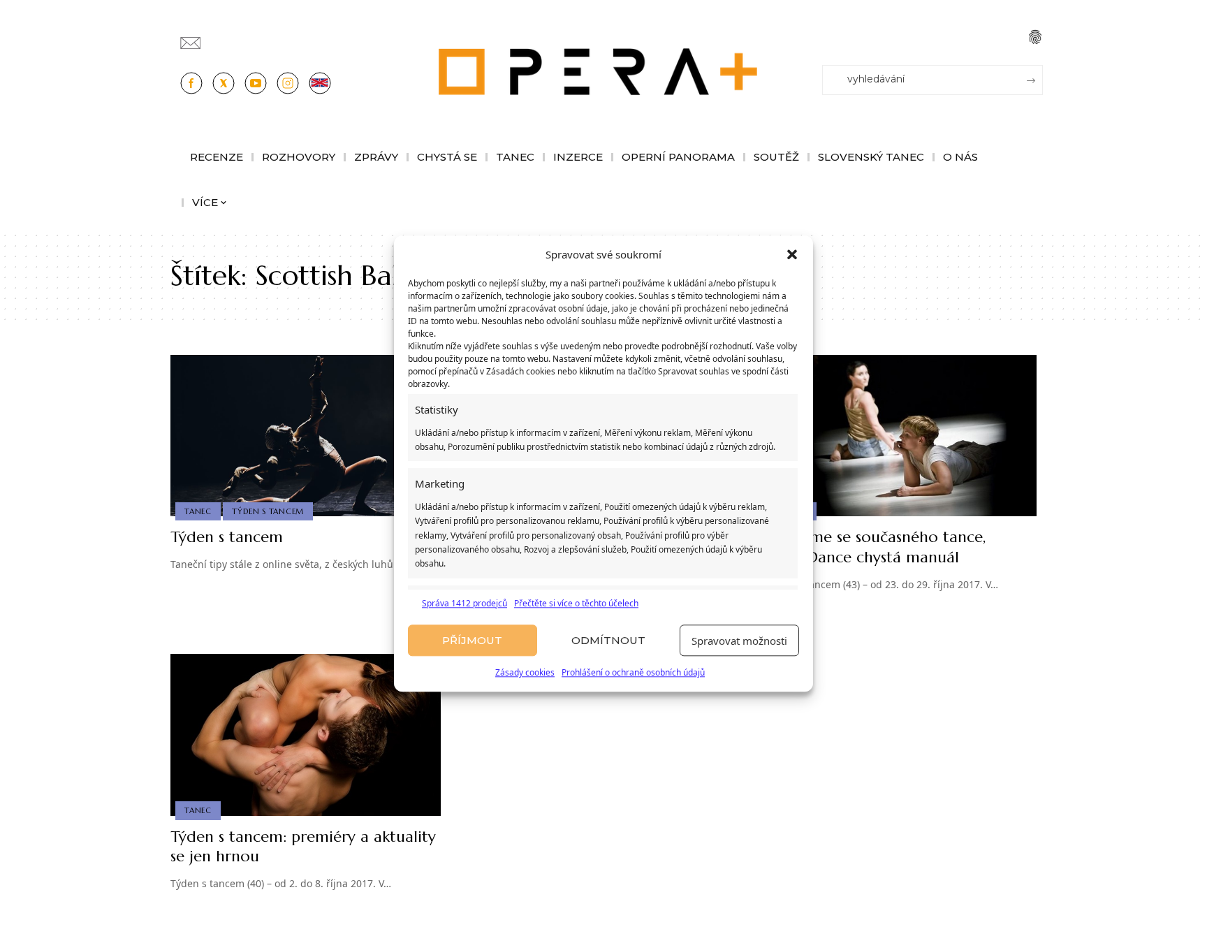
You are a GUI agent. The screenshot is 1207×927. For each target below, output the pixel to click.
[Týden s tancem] (305, 436)
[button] (792, 255)
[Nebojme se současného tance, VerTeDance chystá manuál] (901, 436)
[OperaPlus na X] (223, 83)
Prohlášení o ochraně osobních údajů (633, 673)
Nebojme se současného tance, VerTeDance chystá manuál (876, 547)
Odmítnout (608, 640)
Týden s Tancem (268, 511)
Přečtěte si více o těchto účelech (576, 603)
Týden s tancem (226, 536)
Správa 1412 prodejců (464, 603)
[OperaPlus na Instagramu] (288, 83)
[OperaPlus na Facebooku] (191, 83)
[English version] (320, 83)
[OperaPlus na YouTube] (255, 83)
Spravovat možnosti (739, 641)
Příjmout (472, 640)
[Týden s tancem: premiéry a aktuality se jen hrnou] (305, 735)
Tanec (198, 511)
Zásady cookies (525, 673)
